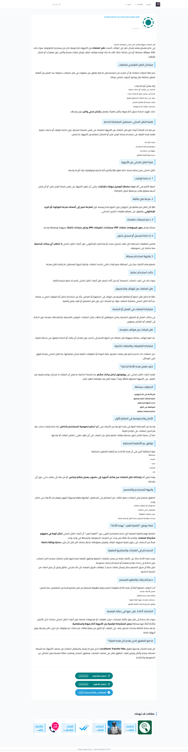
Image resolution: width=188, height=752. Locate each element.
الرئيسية (148, 4)
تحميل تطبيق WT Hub (130, 731)
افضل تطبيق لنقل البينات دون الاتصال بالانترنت (122, 16)
